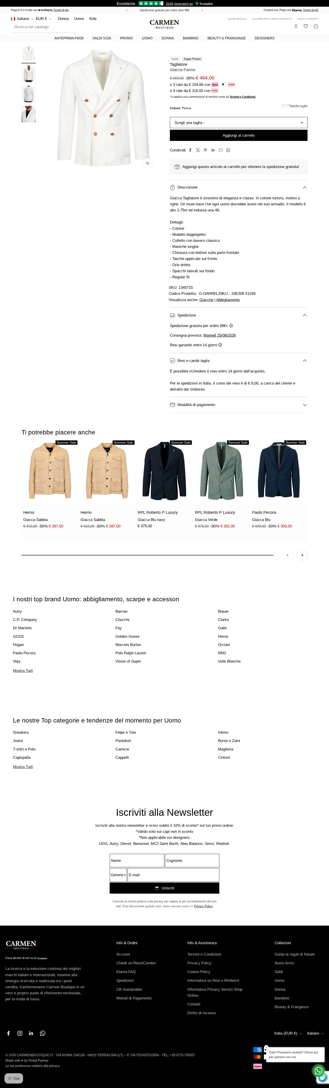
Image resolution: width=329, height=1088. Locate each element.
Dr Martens (22, 628)
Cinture (224, 757)
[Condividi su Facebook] (190, 150)
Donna (63, 19)
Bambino (191, 38)
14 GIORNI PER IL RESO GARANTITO (272, 19)
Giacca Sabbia (35, 520)
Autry (17, 611)
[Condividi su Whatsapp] (228, 150)
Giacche (206, 300)
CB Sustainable (129, 989)
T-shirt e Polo (24, 749)
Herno (28, 512)
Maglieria (225, 749)
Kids (93, 19)
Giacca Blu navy (151, 520)
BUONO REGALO (237, 19)
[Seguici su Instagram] (20, 1033)
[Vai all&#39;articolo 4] (28, 115)
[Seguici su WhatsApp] (43, 1033)
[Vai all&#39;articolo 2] (28, 74)
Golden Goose (127, 636)
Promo (126, 38)
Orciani (224, 645)
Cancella (65, 27)
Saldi (279, 972)
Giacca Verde (206, 520)
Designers (265, 38)
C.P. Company (25, 620)
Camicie (122, 749)
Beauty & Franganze (226, 38)
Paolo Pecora (264, 512)
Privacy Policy (203, 906)
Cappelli (122, 757)
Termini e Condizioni (204, 954)
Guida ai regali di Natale (295, 954)
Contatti (193, 1004)
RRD (222, 653)
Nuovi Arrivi (284, 963)
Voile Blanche (229, 661)
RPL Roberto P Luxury (158, 512)
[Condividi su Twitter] (198, 150)
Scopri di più (61, 10)
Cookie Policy (198, 972)
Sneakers (21, 732)
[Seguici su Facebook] (8, 1033)
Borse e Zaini (229, 741)
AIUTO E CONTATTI (308, 19)
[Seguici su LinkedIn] (31, 1033)
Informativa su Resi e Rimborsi (213, 980)
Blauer (223, 611)
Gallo (222, 628)
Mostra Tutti (23, 671)
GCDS (18, 636)
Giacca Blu (261, 520)
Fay (118, 628)
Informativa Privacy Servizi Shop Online (214, 992)
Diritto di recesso (201, 1013)
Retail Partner (39, 1060)
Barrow (121, 611)
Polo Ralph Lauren (130, 653)
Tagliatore (178, 64)
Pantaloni (123, 741)
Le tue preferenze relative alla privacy (32, 1066)
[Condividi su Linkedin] (213, 150)
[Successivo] (203, 10)
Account (123, 954)
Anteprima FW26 (68, 38)
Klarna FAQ (126, 972)
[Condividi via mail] (220, 150)
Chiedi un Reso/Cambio (136, 963)
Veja (16, 661)
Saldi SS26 (101, 38)
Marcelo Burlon (128, 645)
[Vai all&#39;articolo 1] (28, 54)
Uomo (79, 19)
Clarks (223, 620)
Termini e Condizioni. (243, 96)
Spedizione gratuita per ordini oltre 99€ (164, 10)
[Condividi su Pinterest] (205, 150)
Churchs (122, 620)
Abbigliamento (228, 300)
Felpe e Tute (125, 732)
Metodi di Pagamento (134, 998)
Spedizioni (125, 980)
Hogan (18, 645)
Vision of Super (128, 661)
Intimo (223, 732)
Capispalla (21, 757)
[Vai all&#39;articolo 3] (28, 95)
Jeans (18, 741)
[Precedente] (126, 10)
